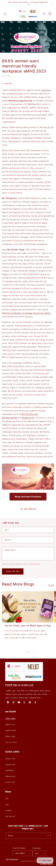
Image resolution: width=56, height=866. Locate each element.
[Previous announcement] (5, 3)
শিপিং (6, 799)
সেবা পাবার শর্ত (10, 816)
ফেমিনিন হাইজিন (10, 718)
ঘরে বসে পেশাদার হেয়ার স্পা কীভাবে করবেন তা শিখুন (28, 625)
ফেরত (7, 805)
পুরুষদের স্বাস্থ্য (10, 736)
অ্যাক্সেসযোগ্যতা (10, 776)
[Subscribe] (48, 836)
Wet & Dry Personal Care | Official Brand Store (31, 861)
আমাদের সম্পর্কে (10, 759)
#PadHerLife (28, 417)
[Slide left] (22, 652)
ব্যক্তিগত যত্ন (10, 724)
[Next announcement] (51, 3)
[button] (5, 14)
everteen (46, 90)
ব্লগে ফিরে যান (30, 509)
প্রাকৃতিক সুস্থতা (10, 730)
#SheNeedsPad (9, 417)
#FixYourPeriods (29, 414)
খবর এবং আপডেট (11, 742)
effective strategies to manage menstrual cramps (26, 313)
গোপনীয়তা (8, 810)
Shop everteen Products (28, 496)
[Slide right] (34, 652)
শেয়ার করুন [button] (8, 83)
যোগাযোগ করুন (10, 782)
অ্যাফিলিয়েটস (9, 770)
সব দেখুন (51, 585)
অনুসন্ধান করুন (10, 764)
